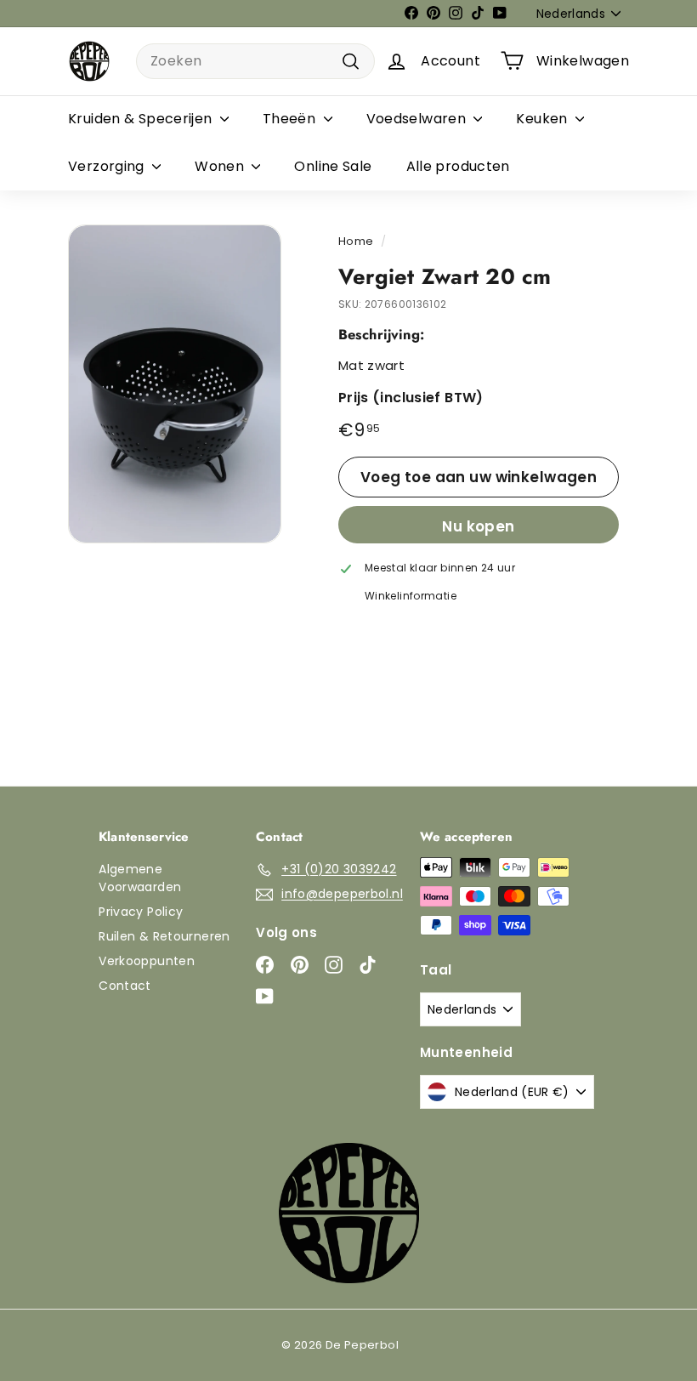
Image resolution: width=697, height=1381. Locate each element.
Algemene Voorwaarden (140, 878)
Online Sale (332, 166)
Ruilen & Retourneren (164, 936)
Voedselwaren (418, 118)
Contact (125, 985)
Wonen (221, 166)
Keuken (543, 118)
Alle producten (458, 166)
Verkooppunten (147, 960)
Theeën (291, 118)
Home (356, 241)
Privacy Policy (141, 911)
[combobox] (255, 61)
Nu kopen (478, 526)
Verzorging (108, 166)
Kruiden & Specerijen (142, 118)
